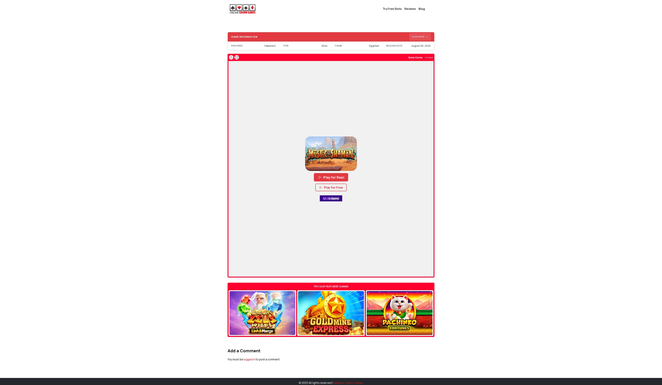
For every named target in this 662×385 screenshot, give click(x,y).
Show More (418, 36)
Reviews (410, 9)
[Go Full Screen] (236, 57)
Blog (422, 9)
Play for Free (333, 187)
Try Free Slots (392, 9)
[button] (331, 153)
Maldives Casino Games (348, 383)
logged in (249, 359)
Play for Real (333, 177)
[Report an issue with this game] (231, 57)
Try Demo (262, 313)
